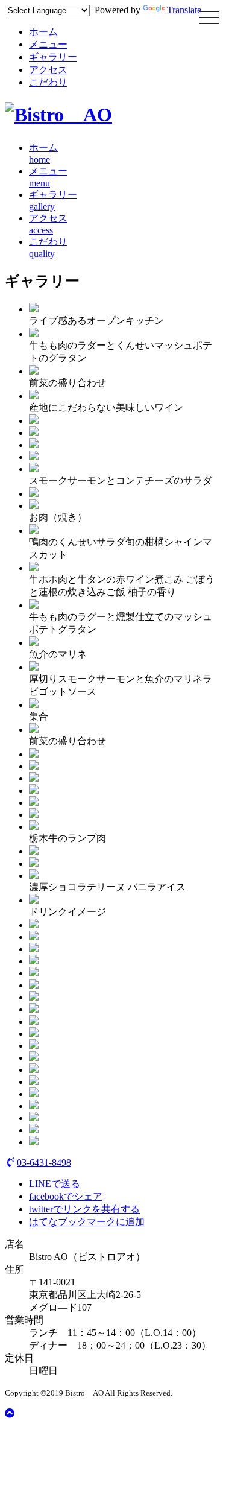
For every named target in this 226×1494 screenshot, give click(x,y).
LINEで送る (54, 1184)
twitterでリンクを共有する (84, 1209)
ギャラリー (53, 57)
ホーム (43, 32)
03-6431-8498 (44, 1162)
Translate (184, 10)
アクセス (48, 70)
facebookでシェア (65, 1196)
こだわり (48, 82)
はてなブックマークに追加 (87, 1222)
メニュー (48, 44)
